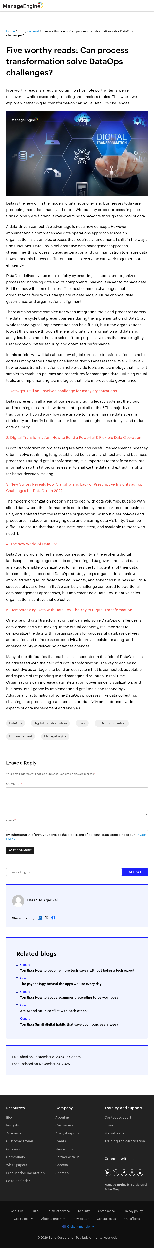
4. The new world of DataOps (32, 544)
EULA (35, 1211)
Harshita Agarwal (42, 900)
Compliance (106, 1211)
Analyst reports (67, 1133)
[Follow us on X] (116, 1172)
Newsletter (81, 1218)
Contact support (118, 1117)
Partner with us (67, 1157)
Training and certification (125, 1141)
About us (62, 1117)
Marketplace (115, 1133)
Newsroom (64, 1149)
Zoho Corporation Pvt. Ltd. (68, 1237)
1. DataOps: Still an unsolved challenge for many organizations (61, 391)
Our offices (132, 1218)
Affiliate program (53, 1218)
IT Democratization (112, 723)
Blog (9, 1117)
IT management (20, 736)
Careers (61, 1165)
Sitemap (62, 1173)
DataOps (15, 723)
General (75, 1057)
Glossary (13, 1149)
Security (84, 1211)
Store (109, 1125)
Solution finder (18, 1181)
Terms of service (58, 1211)
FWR (82, 723)
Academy (13, 1133)
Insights (12, 1125)
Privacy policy (133, 1211)
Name (10, 820)
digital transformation (50, 723)
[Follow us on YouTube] (140, 1172)
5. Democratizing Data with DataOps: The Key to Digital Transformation (69, 610)
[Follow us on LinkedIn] (108, 1172)
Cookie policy (23, 1218)
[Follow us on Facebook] (124, 1172)
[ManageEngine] (28, 5)
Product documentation (25, 1173)
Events (60, 1141)
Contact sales (106, 1218)
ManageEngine (55, 736)
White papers (16, 1165)
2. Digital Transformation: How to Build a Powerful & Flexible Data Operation (73, 437)
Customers (64, 1125)
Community (15, 1157)
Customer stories (20, 1141)
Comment (13, 783)
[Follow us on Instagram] (132, 1172)
